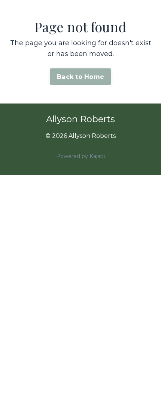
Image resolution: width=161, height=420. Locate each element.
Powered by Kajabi (80, 156)
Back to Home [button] (80, 76)
